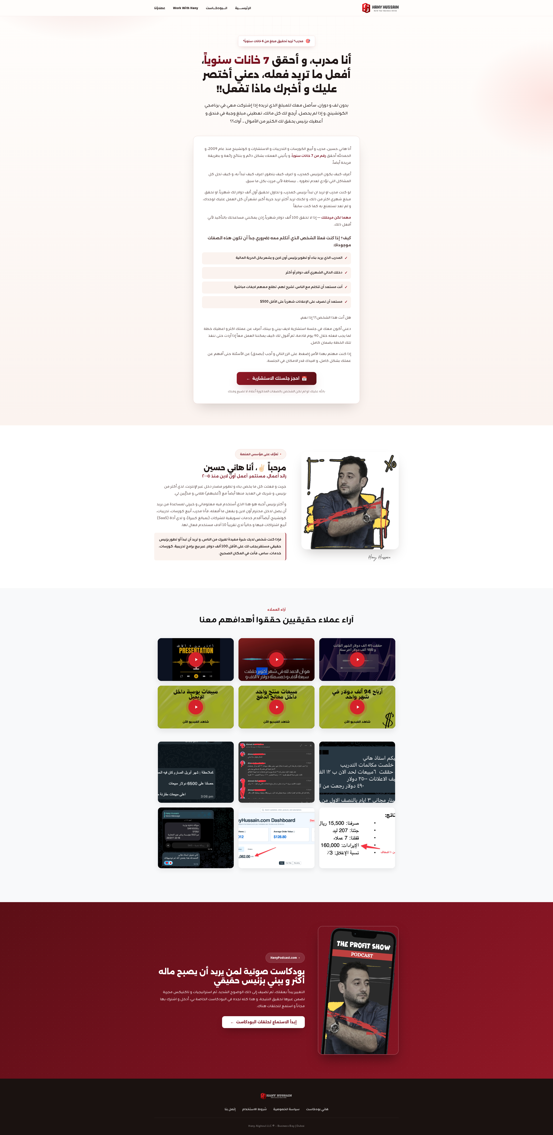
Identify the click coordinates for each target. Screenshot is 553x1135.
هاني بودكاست (317, 1109)
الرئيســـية (243, 8)
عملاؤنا (159, 8)
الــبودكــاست (216, 8)
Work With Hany (185, 8)
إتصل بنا (230, 1109)
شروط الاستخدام (254, 1109)
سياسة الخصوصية (286, 1109)
